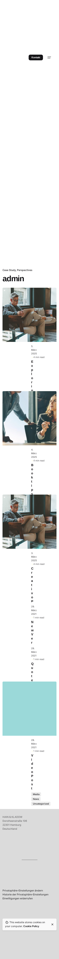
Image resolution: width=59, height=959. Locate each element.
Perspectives (24, 270)
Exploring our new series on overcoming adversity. (32, 448)
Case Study (9, 270)
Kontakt (35, 57)
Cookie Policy (31, 926)
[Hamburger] (49, 57)
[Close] (52, 924)
